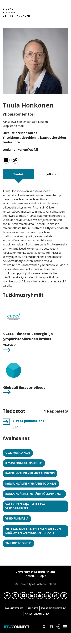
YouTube (23, 596)
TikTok (55, 596)
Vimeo (63, 596)
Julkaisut (52, 174)
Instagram (15, 596)
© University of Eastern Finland (35, 578)
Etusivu (8, 8)
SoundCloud (47, 596)
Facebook (7, 596)
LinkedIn (31, 596)
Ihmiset (10, 12)
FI (51, 626)
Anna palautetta (37, 613)
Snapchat (39, 596)
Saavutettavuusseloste (21, 608)
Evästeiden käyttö (53, 608)
